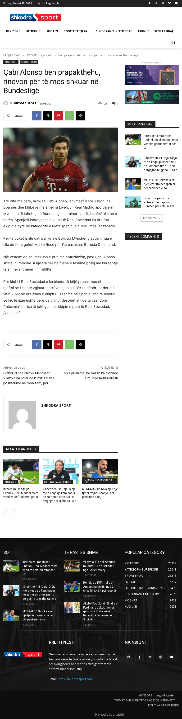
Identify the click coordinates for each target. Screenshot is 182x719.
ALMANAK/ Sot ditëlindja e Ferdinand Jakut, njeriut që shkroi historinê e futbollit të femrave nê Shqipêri (100, 611)
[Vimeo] (169, 3)
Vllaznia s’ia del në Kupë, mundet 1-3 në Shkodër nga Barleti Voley (99, 566)
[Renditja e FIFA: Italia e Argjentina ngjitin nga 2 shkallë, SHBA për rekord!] (72, 586)
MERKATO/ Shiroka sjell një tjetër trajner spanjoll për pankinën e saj (100, 493)
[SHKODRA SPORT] (6, 103)
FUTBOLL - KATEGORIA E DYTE (98, 481)
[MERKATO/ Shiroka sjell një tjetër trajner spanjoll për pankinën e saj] (100, 471)
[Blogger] (129, 657)
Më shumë (150, 218)
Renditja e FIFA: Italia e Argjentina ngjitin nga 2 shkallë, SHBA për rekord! (99, 586)
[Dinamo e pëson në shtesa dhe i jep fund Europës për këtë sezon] (133, 202)
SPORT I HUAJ (29, 62)
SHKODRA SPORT (24, 103)
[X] (163, 3)
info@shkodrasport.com (75, 679)
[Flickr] (150, 657)
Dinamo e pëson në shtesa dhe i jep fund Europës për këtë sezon (159, 202)
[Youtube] (176, 3)
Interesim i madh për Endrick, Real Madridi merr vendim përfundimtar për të (21, 493)
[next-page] (14, 512)
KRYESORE (31, 55)
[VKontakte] (171, 657)
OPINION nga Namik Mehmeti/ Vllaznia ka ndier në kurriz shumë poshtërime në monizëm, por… (28, 378)
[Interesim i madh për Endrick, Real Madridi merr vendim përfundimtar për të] (21, 471)
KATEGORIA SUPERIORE (58, 482)
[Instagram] (156, 3)
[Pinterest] (58, 115)
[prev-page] (6, 512)
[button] (173, 42)
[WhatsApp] (69, 115)
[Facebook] (149, 3)
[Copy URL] (80, 115)
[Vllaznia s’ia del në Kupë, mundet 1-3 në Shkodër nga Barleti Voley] (72, 565)
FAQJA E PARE (12, 55)
